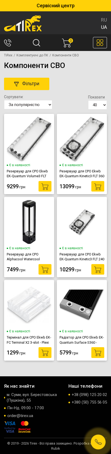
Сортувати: (13, 97)
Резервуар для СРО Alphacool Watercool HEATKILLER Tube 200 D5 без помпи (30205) (26, 256)
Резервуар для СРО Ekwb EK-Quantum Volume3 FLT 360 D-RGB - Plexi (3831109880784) (27, 173)
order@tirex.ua (20, 415)
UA (104, 27)
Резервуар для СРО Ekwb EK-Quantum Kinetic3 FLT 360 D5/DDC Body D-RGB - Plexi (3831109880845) (82, 173)
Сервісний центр (56, 5)
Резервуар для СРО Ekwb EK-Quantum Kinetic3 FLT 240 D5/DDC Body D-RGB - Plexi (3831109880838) (82, 256)
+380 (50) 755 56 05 (89, 402)
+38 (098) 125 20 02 (89, 394)
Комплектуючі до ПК (32, 55)
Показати (96, 97)
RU (104, 20)
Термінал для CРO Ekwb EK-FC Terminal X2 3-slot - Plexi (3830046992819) (29, 339)
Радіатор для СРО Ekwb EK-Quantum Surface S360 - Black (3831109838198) (82, 339)
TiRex (8, 55)
